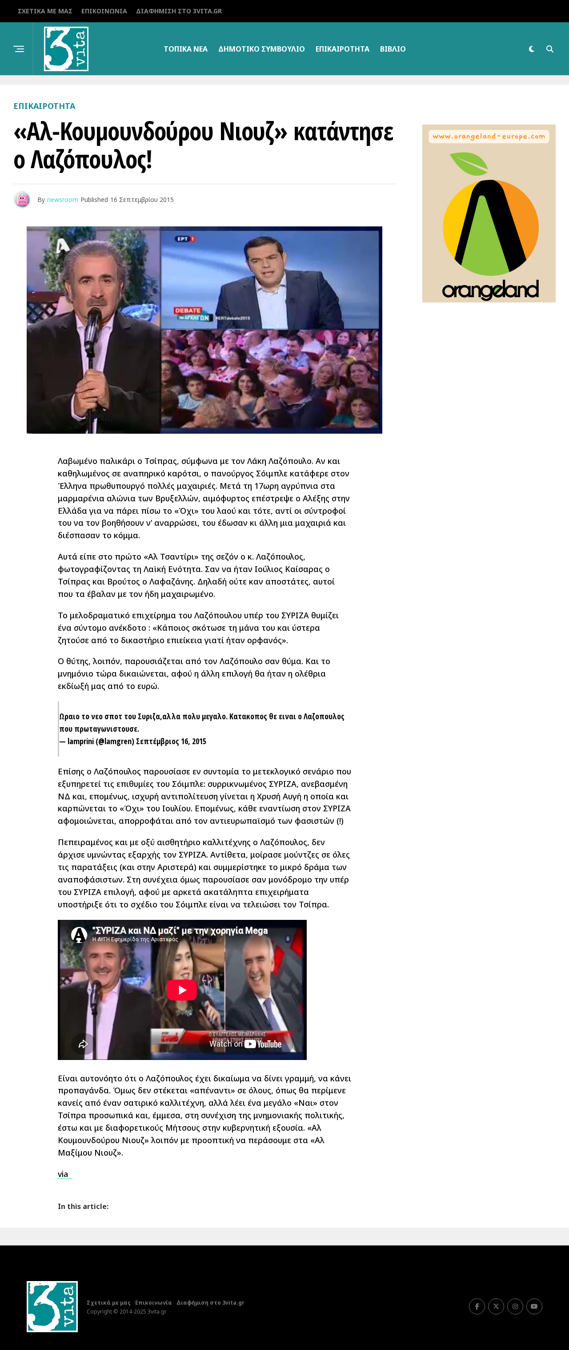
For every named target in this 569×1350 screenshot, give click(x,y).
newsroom (62, 199)
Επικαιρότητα (342, 49)
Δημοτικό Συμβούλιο (261, 49)
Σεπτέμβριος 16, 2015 (171, 741)
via (65, 1174)
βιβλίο (393, 49)
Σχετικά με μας (45, 11)
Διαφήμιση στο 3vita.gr (179, 11)
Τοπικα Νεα (186, 49)
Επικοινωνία (104, 11)
